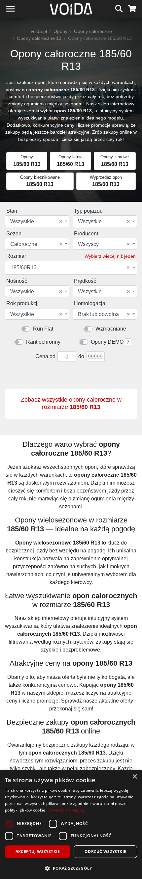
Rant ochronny (43, 342)
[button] (71, 868)
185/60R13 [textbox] (70, 267)
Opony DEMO (107, 342)
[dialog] (71, 824)
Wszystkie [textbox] (36, 221)
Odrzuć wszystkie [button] (105, 851)
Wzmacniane (110, 329)
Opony (60, 31)
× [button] (134, 776)
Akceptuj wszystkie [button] (38, 851)
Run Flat (43, 329)
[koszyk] (132, 8)
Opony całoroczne (93, 31)
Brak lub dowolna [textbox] (104, 314)
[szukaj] (119, 8)
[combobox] (37, 221)
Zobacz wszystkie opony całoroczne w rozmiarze (71, 403)
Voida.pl (38, 31)
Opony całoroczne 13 (39, 38)
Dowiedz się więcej (66, 810)
